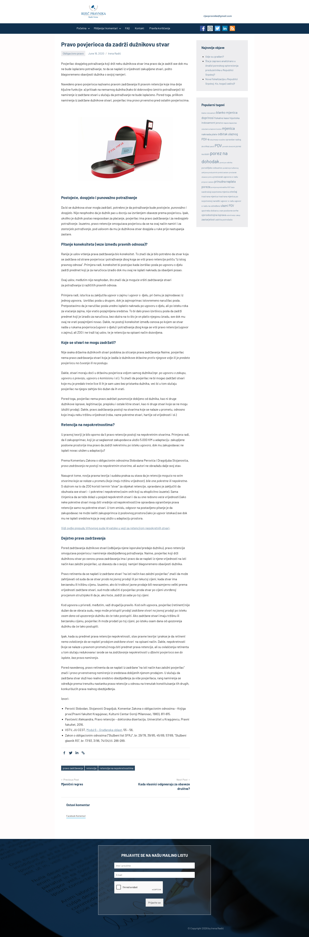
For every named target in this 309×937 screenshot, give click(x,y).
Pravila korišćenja (159, 28)
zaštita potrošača (223, 219)
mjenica (228, 128)
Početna (81, 28)
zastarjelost (208, 219)
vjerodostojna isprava (213, 214)
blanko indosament (208, 113)
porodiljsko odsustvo (211, 167)
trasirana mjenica (209, 196)
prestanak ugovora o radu (225, 176)
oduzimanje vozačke (217, 140)
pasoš (212, 146)
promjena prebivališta (219, 187)
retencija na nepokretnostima (116, 768)
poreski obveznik (228, 146)
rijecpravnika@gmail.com (217, 15)
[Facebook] (64, 753)
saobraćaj (206, 191)
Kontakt (139, 28)
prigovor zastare (207, 182)
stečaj (233, 191)
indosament (208, 122)
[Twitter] (70, 753)
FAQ (127, 28)
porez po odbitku (226, 162)
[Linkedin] (77, 753)
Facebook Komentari (76, 815)
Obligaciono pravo (73, 53)
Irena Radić (114, 53)
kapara (226, 123)
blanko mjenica (226, 112)
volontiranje (230, 215)
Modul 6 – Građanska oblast (104, 730)
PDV (218, 145)
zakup (238, 215)
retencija (91, 768)
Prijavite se (154, 902)
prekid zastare (223, 172)
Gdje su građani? (214, 56)
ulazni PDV (227, 205)
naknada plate (209, 134)
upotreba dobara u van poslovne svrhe (219, 210)
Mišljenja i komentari (106, 28)
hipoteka (234, 117)
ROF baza (230, 187)
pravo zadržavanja (73, 768)
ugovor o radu (227, 201)
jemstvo (219, 122)
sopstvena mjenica (220, 191)
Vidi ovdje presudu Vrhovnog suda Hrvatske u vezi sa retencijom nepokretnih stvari (115, 528)
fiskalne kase (221, 117)
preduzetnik (212, 172)
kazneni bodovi (216, 129)
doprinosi (207, 118)
